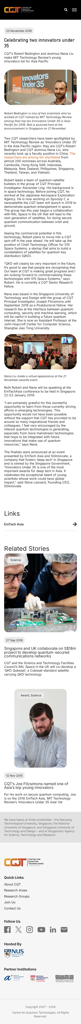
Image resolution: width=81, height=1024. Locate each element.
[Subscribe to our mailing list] (64, 929)
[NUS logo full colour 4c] (15, 953)
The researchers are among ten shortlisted (39, 155)
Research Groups (16, 896)
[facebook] (7, 929)
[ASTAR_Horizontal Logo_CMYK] (15, 978)
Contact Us (12, 908)
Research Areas (15, 890)
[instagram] (29, 929)
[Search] (65, 10)
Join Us (9, 902)
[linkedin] (53, 929)
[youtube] (41, 929)
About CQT (12, 884)
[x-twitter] (18, 929)
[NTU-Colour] (40, 978)
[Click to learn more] (40, 524)
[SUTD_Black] (66, 978)
